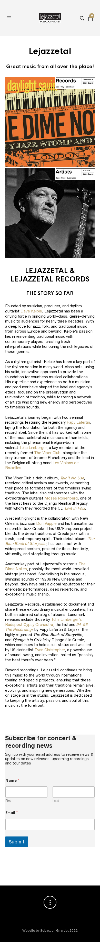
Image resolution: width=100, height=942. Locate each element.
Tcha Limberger (33, 447)
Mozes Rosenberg (61, 498)
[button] (9, 18)
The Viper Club (47, 452)
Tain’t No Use (72, 478)
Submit (16, 841)
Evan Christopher (50, 650)
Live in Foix (75, 508)
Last (56, 801)
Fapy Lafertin (78, 422)
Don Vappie (46, 523)
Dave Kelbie (31, 311)
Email (11, 813)
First (8, 801)
